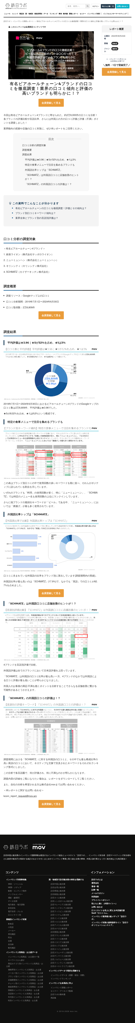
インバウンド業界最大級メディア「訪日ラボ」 (109, 917)
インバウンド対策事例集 (16, 879)
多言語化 (11, 908)
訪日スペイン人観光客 (60, 949)
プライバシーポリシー (100, 900)
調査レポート (73, 14)
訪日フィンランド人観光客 (62, 962)
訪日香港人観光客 (58, 890)
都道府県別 (38, 14)
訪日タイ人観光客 (58, 897)
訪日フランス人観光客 (60, 935)
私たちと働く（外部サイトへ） (104, 903)
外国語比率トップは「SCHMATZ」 (43, 169)
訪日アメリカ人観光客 (60, 925)
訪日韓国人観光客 (58, 894)
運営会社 (95, 883)
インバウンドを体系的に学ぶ (61, 983)
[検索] (88, 6)
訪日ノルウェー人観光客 (61, 959)
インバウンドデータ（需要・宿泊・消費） (68, 975)
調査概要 (27, 149)
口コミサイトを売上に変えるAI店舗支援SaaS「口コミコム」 (108, 911)
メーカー (11, 930)
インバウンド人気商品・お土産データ (22, 952)
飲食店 (11, 923)
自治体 (11, 944)
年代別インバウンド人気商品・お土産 (23, 997)
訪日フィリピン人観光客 (61, 911)
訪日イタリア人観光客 (60, 942)
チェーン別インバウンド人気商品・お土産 (25, 983)
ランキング (53, 14)
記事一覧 (95, 889)
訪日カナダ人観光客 (59, 928)
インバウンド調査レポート (62, 987)
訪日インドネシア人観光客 (62, 908)
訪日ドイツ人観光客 (59, 938)
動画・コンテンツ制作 (17, 890)
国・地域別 (29, 14)
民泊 (10, 937)
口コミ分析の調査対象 (34, 145)
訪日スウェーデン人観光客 (62, 952)
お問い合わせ (122, 6)
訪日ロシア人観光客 (59, 945)
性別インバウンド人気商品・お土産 (23, 1000)
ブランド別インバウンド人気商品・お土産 (25, 976)
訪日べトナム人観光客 (60, 914)
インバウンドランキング (61, 978)
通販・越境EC (14, 897)
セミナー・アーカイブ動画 (62, 991)
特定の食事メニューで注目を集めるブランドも (50, 164)
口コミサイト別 (14, 914)
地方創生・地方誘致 (16, 904)
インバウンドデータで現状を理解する (64, 970)
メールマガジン (97, 893)
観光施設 (11, 947)
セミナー (83, 14)
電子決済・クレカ (15, 911)
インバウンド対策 (93, 14)
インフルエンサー (15, 894)
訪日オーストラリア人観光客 (63, 966)
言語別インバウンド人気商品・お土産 (23, 993)
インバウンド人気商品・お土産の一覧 (23, 956)
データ (46, 14)
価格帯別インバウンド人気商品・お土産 (24, 969)
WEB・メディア (14, 887)
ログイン (95, 6)
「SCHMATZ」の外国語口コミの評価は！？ (48, 184)
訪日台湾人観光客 (58, 887)
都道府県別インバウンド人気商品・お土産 (25, 986)
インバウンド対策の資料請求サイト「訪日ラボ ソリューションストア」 (109, 923)
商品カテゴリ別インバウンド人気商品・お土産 (24, 964)
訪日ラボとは (97, 879)
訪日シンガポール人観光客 (62, 901)
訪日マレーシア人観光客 (61, 904)
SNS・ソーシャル (15, 884)
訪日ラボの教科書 (58, 994)
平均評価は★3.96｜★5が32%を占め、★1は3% (50, 159)
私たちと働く (107, 6)
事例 (60, 14)
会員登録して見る (51, 102)
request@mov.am (27, 796)
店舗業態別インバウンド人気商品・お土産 (25, 979)
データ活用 (12, 901)
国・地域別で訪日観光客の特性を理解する (66, 879)
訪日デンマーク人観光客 (61, 955)
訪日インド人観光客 (59, 918)
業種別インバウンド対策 (16, 919)
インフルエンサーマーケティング (115, 14)
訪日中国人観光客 (58, 884)
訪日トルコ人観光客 (59, 921)
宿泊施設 (11, 934)
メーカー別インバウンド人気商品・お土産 (25, 973)
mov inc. (74, 1011)
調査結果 (27, 154)
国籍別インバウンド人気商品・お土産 (23, 990)
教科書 (65, 14)
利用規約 (95, 896)
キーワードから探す (16, 960)
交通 (10, 940)
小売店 (11, 927)
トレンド (15, 14)
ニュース (7, 14)
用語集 (53, 997)
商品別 (21, 14)
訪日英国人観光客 (58, 932)
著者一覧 (95, 886)
